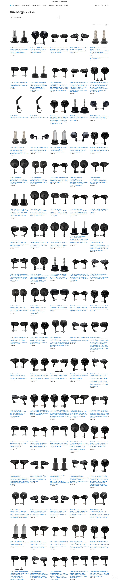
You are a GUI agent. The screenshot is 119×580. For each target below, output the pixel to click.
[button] (101, 24)
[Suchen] (102, 5)
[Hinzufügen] (26, 44)
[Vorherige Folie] (32, 37)
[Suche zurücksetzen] (57, 17)
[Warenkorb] (108, 5)
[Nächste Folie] (47, 37)
